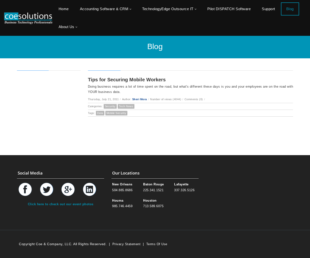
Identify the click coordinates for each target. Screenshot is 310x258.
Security (110, 106)
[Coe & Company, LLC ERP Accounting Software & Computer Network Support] (28, 18)
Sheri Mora (139, 99)
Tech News (126, 106)
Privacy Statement (126, 244)
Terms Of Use (156, 244)
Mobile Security (116, 113)
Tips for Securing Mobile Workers (127, 79)
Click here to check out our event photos (60, 204)
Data (100, 113)
